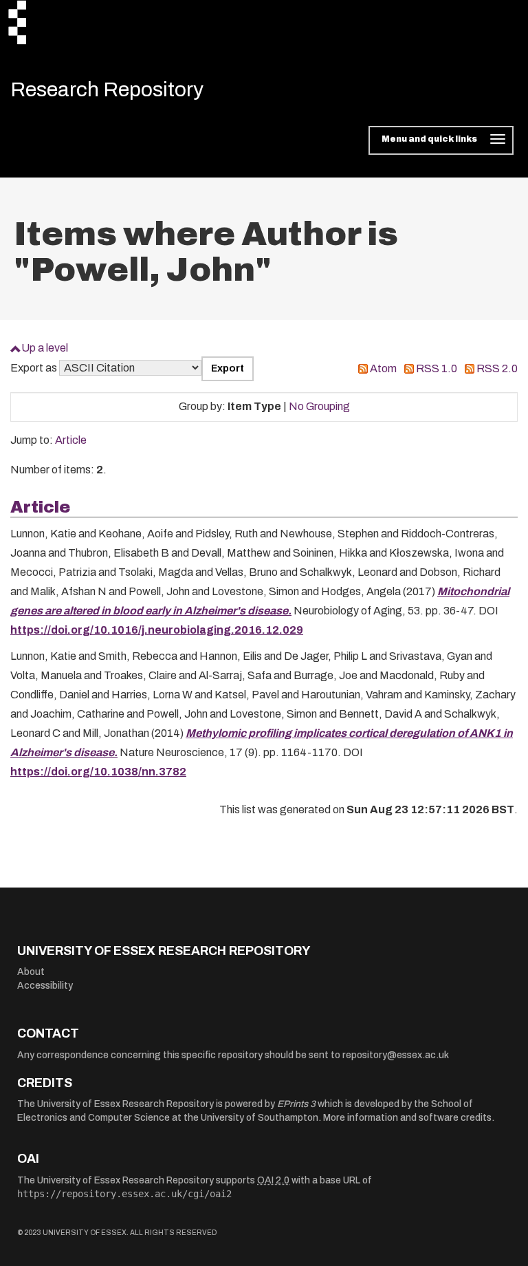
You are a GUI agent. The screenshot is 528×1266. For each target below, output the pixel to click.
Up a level (44, 348)
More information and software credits (407, 1118)
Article (71, 440)
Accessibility (45, 985)
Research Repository (107, 89)
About (31, 972)
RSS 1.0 (436, 368)
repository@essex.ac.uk (395, 1055)
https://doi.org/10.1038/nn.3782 (98, 771)
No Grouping (319, 406)
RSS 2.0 (497, 368)
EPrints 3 (296, 1104)
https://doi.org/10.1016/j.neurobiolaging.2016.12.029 (156, 630)
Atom (383, 368)
